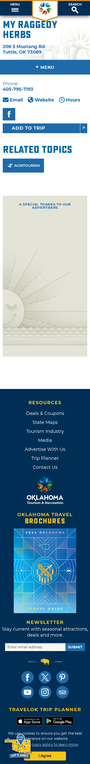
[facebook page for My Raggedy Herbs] (9, 114)
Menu (15, 4)
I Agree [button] (45, 756)
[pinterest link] (62, 677)
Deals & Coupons (45, 413)
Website (44, 100)
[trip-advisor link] (62, 692)
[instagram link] (45, 692)
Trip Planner (45, 458)
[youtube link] (27, 692)
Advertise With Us (45, 449)
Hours (73, 100)
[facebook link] (27, 677)
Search (75, 4)
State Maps (45, 422)
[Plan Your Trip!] (18, 746)
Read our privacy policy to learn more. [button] (45, 744)
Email (16, 100)
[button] (15, 8)
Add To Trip (28, 128)
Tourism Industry (45, 431)
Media (45, 440)
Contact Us (45, 467)
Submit (75, 647)
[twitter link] (45, 677)
